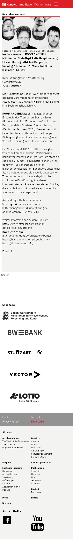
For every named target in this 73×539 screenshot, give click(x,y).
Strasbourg (7, 477)
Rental (34, 497)
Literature (35, 447)
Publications (37, 468)
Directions (36, 492)
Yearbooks (36, 480)
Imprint (35, 417)
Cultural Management (41, 453)
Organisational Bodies (12, 447)
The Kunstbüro (9, 444)
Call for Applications (41, 462)
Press (5, 497)
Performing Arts (38, 457)
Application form (10, 474)
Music (34, 444)
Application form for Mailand (11, 488)
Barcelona (7, 471)
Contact (35, 489)
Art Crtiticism (37, 450)
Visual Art (35, 441)
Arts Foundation (10, 438)
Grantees (35, 438)
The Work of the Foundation (15, 441)
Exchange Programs (12, 468)
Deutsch (7, 417)
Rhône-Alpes (8, 480)
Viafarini (6, 483)
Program (6, 462)
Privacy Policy (10, 421)
